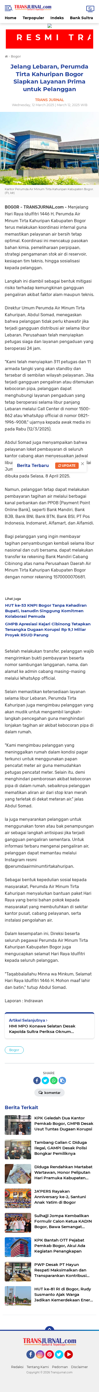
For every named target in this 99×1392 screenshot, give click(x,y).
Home (10, 17)
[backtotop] (49, 1331)
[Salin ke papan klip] (62, 1080)
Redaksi (17, 1367)
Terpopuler (33, 17)
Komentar (52, 1093)
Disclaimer (79, 1367)
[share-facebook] (37, 1080)
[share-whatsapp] (54, 1080)
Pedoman (60, 1367)
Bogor (14, 1050)
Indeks (57, 17)
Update (68, 466)
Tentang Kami (38, 1367)
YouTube (72, 1361)
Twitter (61, 1361)
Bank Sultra (81, 17)
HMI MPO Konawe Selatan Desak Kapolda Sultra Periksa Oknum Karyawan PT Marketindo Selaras (42, 1029)
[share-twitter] (45, 1080)
